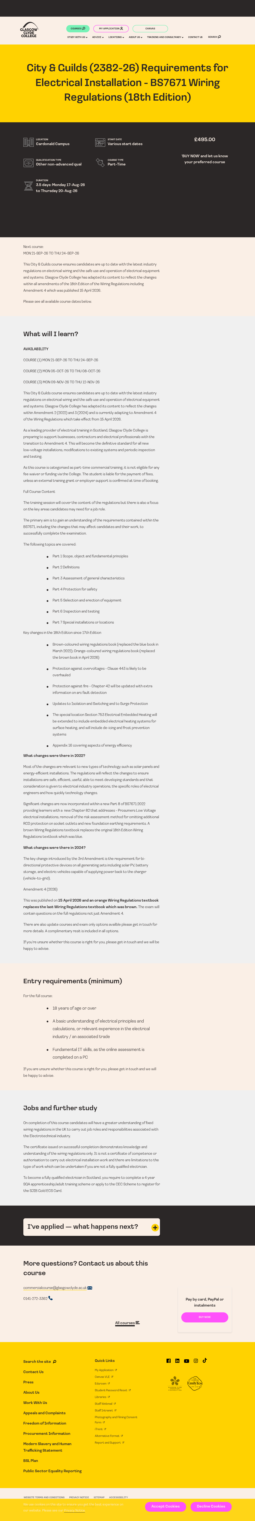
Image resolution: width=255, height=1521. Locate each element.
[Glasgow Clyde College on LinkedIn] (177, 1362)
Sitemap (99, 1497)
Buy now (205, 1317)
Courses (76, 28)
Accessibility (118, 1497)
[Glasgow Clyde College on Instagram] (196, 1362)
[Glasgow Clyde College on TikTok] (205, 1362)
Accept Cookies (165, 1506)
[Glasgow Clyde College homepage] (29, 29)
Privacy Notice (74, 1510)
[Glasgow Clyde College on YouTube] (186, 1362)
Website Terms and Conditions (44, 1497)
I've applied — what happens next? (82, 1227)
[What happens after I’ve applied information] (155, 1227)
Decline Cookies (211, 1506)
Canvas (150, 28)
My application (109, 28)
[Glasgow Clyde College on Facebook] (169, 1362)
